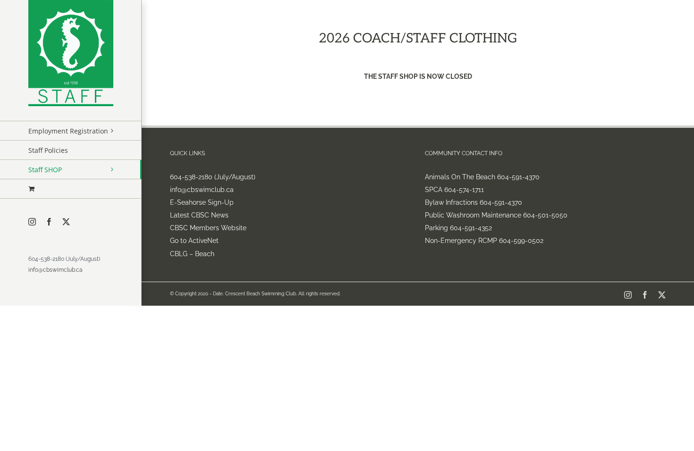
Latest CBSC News (199, 215)
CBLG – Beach (192, 254)
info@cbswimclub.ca (55, 270)
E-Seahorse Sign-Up (202, 202)
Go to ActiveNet (194, 240)
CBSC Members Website (208, 228)
